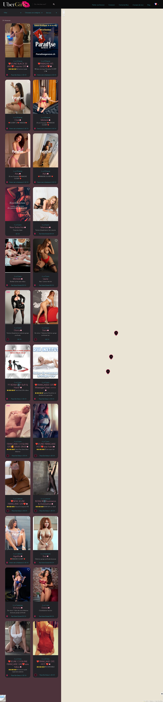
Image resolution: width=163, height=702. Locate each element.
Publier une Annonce (98, 5)
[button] (116, 333)
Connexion (111, 5)
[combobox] (33, 13)
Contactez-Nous (124, 5)
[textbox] (33, 12)
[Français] (156, 4)
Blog (148, 5)
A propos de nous (138, 5)
